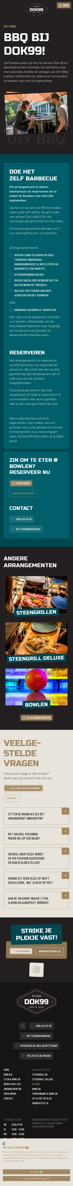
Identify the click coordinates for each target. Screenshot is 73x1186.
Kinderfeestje (40, 1103)
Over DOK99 (10, 1093)
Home (6, 1069)
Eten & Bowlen (12, 1079)
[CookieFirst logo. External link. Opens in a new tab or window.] (4, 1143)
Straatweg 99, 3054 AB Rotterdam (38, 1045)
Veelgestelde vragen (39, 1055)
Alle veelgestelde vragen (25, 788)
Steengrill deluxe (42, 1079)
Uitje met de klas (42, 1098)
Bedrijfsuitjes (12, 1084)
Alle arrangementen (38, 717)
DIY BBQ (36, 1084)
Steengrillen (39, 1074)
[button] (36, 816)
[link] (21, 483)
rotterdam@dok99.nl (28, 529)
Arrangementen (12, 1088)
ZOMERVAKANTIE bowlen (44, 1093)
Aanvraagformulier (23, 493)
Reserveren (23, 483)
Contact (11, 798)
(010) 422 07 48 (24, 519)
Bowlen (8, 1074)
